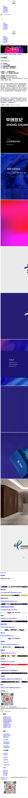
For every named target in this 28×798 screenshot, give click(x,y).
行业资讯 (5, 753)
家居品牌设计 (6, 722)
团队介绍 (5, 772)
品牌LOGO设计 (7, 735)
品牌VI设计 (6, 737)
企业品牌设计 (6, 764)
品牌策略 (5, 99)
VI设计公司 (6, 762)
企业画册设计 (6, 747)
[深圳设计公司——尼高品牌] (14, 3)
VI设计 (17, 99)
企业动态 (5, 754)
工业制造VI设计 (7, 724)
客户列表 (5, 773)
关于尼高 (5, 10)
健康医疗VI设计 (7, 727)
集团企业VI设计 (7, 717)
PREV (2, 572)
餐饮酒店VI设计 (7, 725)
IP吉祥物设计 (6, 746)
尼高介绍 (5, 770)
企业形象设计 (6, 743)
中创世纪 (19, 54)
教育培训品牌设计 (7, 721)
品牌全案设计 (6, 734)
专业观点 (5, 757)
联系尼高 (5, 11)
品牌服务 (5, 9)
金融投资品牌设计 (7, 719)
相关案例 (3, 575)
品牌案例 (5, 7)
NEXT (4, 572)
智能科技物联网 (12, 54)
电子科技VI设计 (7, 718)
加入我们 (5, 774)
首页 (4, 6)
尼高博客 (5, 759)
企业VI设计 (6, 739)
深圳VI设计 (6, 67)
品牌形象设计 (11, 99)
